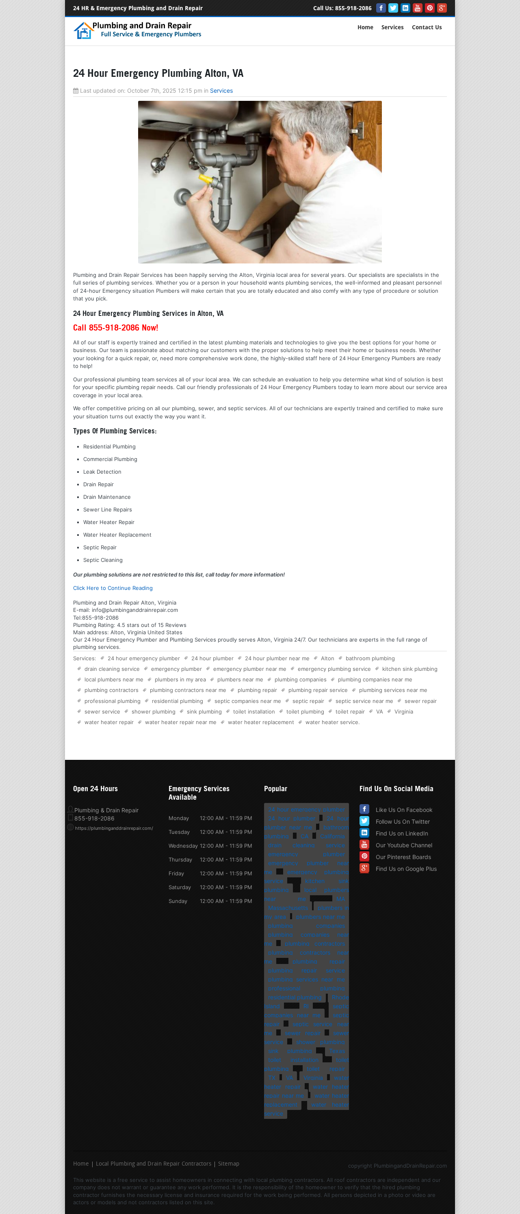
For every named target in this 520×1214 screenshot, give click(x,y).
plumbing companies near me (375, 679)
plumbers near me (240, 679)
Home (365, 27)
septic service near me (364, 701)
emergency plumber (176, 669)
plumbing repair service (318, 690)
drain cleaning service (112, 669)
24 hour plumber (212, 658)
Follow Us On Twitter (403, 821)
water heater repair (109, 722)
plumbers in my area (180, 679)
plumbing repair (257, 690)
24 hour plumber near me (277, 658)
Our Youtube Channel (404, 845)
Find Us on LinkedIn (402, 833)
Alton (327, 658)
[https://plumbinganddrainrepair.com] (139, 38)
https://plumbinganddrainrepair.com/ (114, 828)
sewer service (102, 711)
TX (271, 1077)
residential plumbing (177, 701)
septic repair (308, 701)
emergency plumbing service (334, 669)
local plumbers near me (113, 679)
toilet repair (350, 711)
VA (379, 711)
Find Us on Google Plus (406, 868)
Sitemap (228, 1164)
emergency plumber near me (249, 669)
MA (340, 898)
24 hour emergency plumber (144, 658)
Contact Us (427, 27)
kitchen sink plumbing (410, 669)
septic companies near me (247, 701)
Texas (337, 1050)
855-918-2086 (353, 8)
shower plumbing (154, 711)
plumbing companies (301, 679)
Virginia (403, 711)
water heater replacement (261, 722)
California (332, 836)
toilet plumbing (305, 711)
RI (306, 1006)
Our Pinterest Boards (403, 856)
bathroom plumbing (370, 658)
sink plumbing (204, 711)
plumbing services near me (393, 690)
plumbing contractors (111, 690)
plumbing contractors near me (188, 690)
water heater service (332, 722)
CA (304, 836)
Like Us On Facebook (404, 809)
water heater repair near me (181, 722)
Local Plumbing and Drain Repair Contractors (153, 1164)
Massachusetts (288, 907)
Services (392, 27)
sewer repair (421, 701)
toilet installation (254, 711)
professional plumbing (112, 701)
